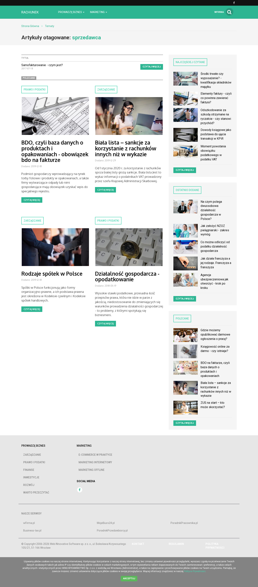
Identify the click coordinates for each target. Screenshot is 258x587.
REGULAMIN (176, 543)
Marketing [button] (97, 12)
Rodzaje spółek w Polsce (52, 273)
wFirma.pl (29, 522)
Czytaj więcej (152, 66)
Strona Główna (30, 26)
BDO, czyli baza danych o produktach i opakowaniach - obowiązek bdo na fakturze (54, 151)
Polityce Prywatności (194, 571)
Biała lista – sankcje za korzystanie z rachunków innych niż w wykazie (125, 148)
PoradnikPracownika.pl (184, 522)
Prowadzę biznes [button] (70, 12)
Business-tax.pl (32, 530)
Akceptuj (129, 578)
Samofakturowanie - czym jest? (42, 65)
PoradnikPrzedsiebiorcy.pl (112, 530)
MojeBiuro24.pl (106, 522)
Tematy (49, 26)
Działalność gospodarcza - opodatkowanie (127, 276)
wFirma (219, 12)
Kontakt (138, 543)
